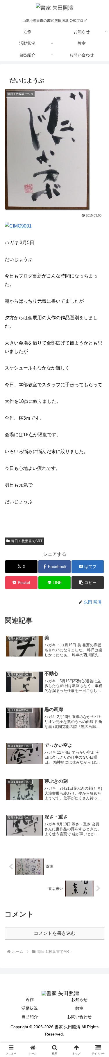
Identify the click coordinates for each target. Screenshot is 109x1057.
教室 (79, 1008)
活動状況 (30, 1008)
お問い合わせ (79, 1016)
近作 (30, 999)
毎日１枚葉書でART (26, 541)
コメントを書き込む (55, 933)
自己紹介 (30, 1016)
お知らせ (79, 999)
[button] (88, 582)
